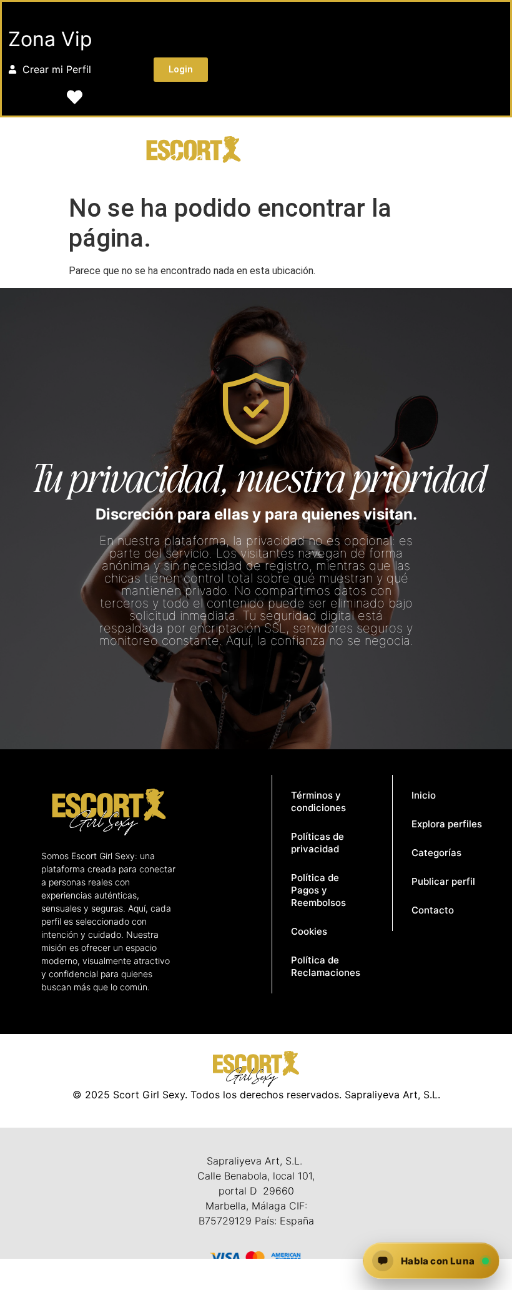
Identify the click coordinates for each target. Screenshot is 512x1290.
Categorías (436, 853)
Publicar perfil (443, 881)
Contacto (432, 910)
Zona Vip (50, 39)
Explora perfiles (446, 824)
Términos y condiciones (318, 801)
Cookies (309, 931)
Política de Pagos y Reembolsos (318, 890)
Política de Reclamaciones (325, 966)
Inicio (423, 795)
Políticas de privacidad (317, 842)
